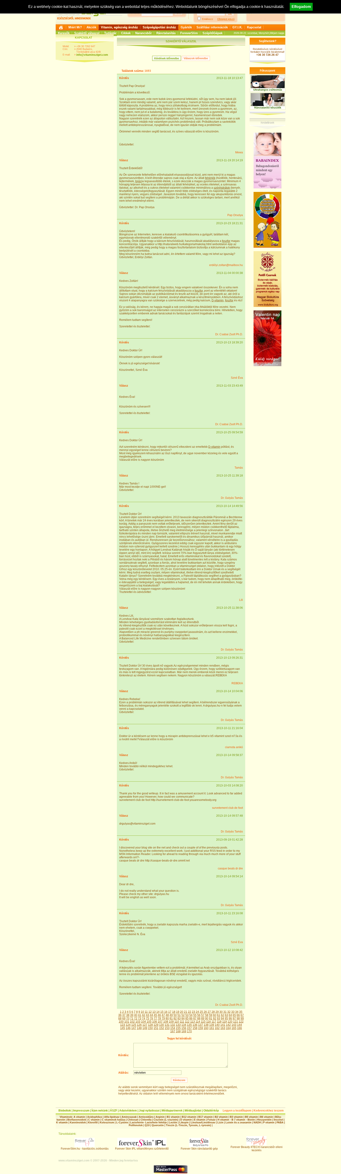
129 (156, 1024)
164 (228, 1028)
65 (234, 1015)
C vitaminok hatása (113, 1119)
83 (179, 1018)
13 (154, 1011)
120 (230, 1021)
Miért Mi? (75, 27)
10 (142, 1011)
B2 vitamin (221, 1116)
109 (171, 1021)
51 (179, 1015)
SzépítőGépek (212, 33)
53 (187, 1015)
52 (183, 1015)
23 (193, 1011)
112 (187, 1021)
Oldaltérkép (211, 1110)
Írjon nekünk (100, 1110)
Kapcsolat (254, 27)
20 (181, 1011)
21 (185, 1011)
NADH (257, 1122)
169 (183, 1031)
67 (242, 1015)
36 (120, 1015)
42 (143, 1015)
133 (178, 1024)
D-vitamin (218, 300)
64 (230, 1015)
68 (120, 1018)
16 (165, 1011)
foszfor (226, 241)
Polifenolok (136, 1125)
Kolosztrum (107, 1122)
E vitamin (199, 1119)
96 (230, 1018)
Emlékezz (207, 19)
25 (201, 1011)
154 (172, 1028)
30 (221, 1011)
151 (156, 1028)
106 (154, 1021)
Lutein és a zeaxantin (238, 1122)
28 (213, 1011)
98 (238, 1018)
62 (222, 1015)
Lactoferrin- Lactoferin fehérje (148, 1122)
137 (200, 1024)
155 (178, 1028)
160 (206, 1028)
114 (198, 1021)
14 (158, 1011)
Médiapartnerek (172, 1110)
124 (128, 1024)
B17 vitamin (205, 1116)
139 (211, 1024)
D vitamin (186, 1119)
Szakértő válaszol (87, 33)
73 (139, 1018)
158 (195, 1028)
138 (206, 1024)
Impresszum (81, 1110)
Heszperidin (264, 1119)
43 (147, 1015)
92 (214, 1018)
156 (183, 1028)
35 (240, 1011)
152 (161, 1028)
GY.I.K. (237, 27)
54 (191, 1015)
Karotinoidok (78, 1122)
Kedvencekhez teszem (269, 1110)
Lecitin (173, 1122)
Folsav (211, 1119)
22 (189, 1011)
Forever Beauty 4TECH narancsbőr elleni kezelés (257, 1148)
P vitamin (269, 1122)
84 (183, 1018)
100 (121, 1021)
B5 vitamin (251, 1116)
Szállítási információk (212, 27)
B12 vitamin (189, 1116)
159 (200, 1028)
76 (151, 1018)
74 (143, 1018)
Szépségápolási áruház (159, 27)
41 (139, 1015)
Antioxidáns (146, 1116)
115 (203, 1021)
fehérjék (210, 178)
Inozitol (278, 1119)
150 (150, 1028)
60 (214, 1015)
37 (123, 1015)
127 (144, 1024)
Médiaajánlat (193, 1110)
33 (233, 1011)
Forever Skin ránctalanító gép (199, 1148)
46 (159, 1015)
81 (171, 1018)
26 (205, 1011)
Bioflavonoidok (76, 1119)
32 (229, 1011)
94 (222, 1018)
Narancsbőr (143, 33)
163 (222, 1028)
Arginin (160, 1116)
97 (234, 1018)
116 (208, 1021)
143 (234, 1024)
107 (160, 1021)
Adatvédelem (128, 1110)
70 (127, 1018)
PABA (280, 1122)
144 (239, 1024)
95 (226, 1018)
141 (222, 1024)
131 (167, 1024)
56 (198, 1015)
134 (183, 1024)
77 (155, 1018)
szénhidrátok (222, 187)
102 (132, 1021)
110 (176, 1021)
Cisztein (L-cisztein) (166, 1119)
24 (197, 1011)
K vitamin (62, 1122)
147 (133, 1028)
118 (219, 1021)
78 (159, 1018)
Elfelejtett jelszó (226, 19)
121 (235, 1021)
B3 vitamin (236, 1116)
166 (239, 1028)
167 (172, 1031)
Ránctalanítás (166, 33)
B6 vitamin (266, 1116)
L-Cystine (122, 1122)
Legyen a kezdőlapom (237, 1110)
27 (209, 1011)
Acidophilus (94, 1116)
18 (173, 1011)
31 (225, 1011)
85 (187, 1018)
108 (165, 1021)
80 (167, 1018)
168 (178, 1031)
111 (182, 1021)
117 (214, 1021)
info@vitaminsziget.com (92, 54)
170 (189, 1031)
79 (163, 1018)
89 (202, 1018)
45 (155, 1015)
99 (242, 1018)
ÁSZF (113, 1110)
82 (175, 1018)
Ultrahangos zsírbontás (267, 89)
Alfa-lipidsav (111, 1116)
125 (133, 1024)
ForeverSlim (189, 33)
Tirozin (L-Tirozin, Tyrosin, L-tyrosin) (188, 1125)
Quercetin (158, 1125)
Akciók (91, 27)
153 (167, 1028)
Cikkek (126, 33)
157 (189, 1028)
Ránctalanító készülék (267, 107)
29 (217, 1011)
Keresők (64, 33)
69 (123, 1018)
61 (218, 1015)
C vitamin (94, 1119)
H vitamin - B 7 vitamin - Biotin (236, 1119)
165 (234, 1028)
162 (217, 1028)
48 (167, 1015)
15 (162, 1011)
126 (139, 1024)
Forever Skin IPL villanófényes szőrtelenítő (142, 1148)
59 (210, 1015)
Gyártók (186, 27)
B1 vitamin (173, 1116)
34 (236, 1011)
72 (135, 1018)
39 (131, 1015)
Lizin (220, 1122)
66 (238, 1015)
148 (139, 1028)
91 (210, 1018)
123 (122, 1024)
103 (137, 1021)
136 (195, 1024)
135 (189, 1024)
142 (228, 1024)
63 (226, 1015)
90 (206, 1018)
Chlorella (146, 1119)
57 (202, 1015)
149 (144, 1028)
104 (143, 1021)
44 (151, 1015)
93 (218, 1018)
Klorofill (93, 1122)
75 (147, 1018)
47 (163, 1015)
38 (127, 1015)
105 (149, 1021)
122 (241, 1021)
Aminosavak (129, 1116)
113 (192, 1021)
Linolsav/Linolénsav (203, 1122)
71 (131, 1018)
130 (161, 1024)
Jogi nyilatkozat (149, 1110)
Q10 (147, 1125)
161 (211, 1028)
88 (198, 1018)
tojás (138, 181)
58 (206, 1015)
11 (146, 1011)
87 (194, 1018)
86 (191, 1018)
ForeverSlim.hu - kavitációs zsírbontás (85, 1148)
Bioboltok (64, 1110)
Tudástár (110, 33)
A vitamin (79, 1116)
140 (217, 1024)
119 (224, 1021)
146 (128, 1028)
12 (150, 1011)
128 (150, 1024)
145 (122, 1028)
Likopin (184, 1122)
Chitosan (132, 1119)
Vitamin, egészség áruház (119, 27)
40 (135, 1015)
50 (175, 1015)
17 (169, 1011)
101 (126, 1021)
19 (177, 1011)
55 (194, 1015)
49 (171, 1015)
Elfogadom (301, 7)
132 (172, 1024)
